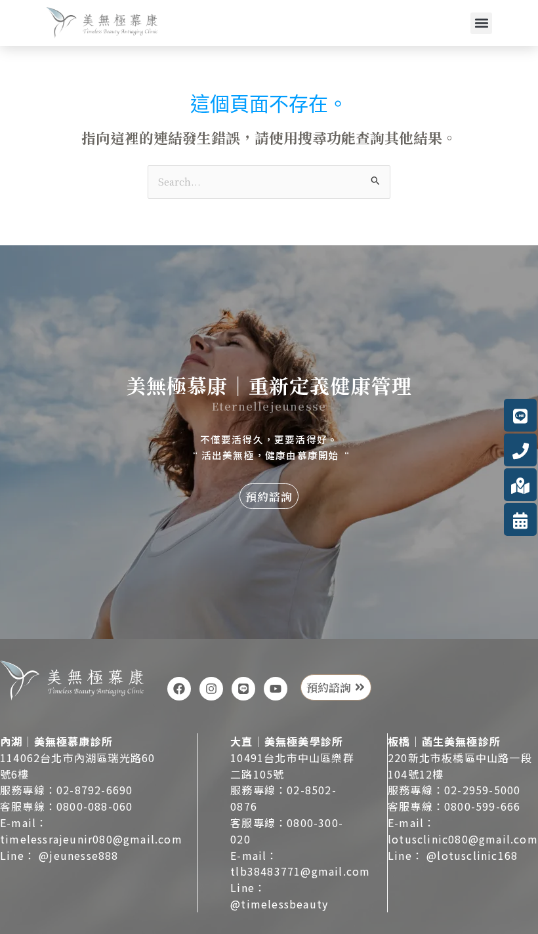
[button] (481, 23)
